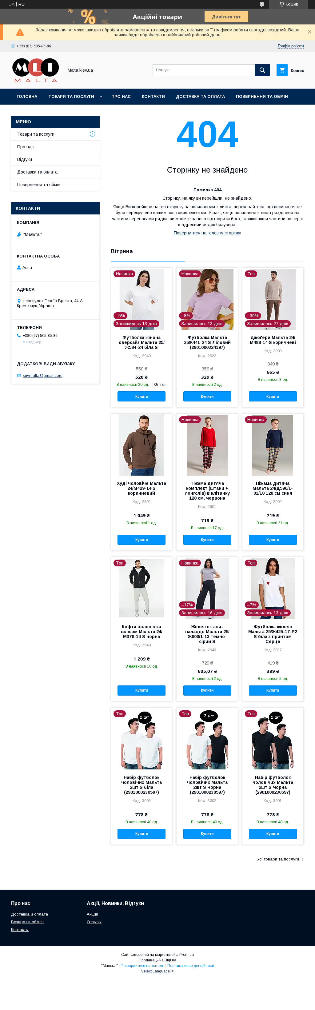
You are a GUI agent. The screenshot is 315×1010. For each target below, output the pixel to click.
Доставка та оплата (200, 96)
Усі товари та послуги (278, 859)
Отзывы (94, 922)
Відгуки (24, 159)
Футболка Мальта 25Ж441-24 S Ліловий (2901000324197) (207, 342)
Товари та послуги (71, 96)
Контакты (20, 929)
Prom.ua (186, 954)
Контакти (153, 96)
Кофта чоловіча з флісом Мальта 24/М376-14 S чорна (141, 631)
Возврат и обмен (27, 922)
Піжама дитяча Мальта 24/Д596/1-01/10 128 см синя (273, 488)
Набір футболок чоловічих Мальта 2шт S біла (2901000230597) (141, 785)
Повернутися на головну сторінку (207, 232)
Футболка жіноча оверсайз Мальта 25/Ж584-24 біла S (142, 342)
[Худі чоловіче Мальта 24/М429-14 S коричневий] (141, 444)
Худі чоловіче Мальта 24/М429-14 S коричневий (141, 488)
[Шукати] (262, 70)
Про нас (121, 96)
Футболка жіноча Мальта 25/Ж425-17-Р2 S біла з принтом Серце (272, 634)
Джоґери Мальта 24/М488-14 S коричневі (273, 340)
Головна (27, 96)
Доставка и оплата (29, 914)
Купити (141, 396)
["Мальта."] (35, 80)
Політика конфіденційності (190, 966)
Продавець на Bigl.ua (157, 960)
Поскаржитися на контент (143, 966)
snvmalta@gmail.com (42, 375)
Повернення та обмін (262, 96)
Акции (92, 914)
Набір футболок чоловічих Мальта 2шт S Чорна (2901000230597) (207, 785)
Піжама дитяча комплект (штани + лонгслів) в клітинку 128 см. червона (207, 491)
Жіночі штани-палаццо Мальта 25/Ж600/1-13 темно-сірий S (207, 634)
